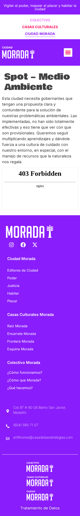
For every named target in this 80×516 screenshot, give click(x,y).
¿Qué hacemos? (20, 388)
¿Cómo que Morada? (24, 380)
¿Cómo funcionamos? (24, 372)
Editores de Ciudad (22, 270)
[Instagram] (11, 245)
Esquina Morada (20, 349)
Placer (12, 301)
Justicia (13, 285)
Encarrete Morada (21, 333)
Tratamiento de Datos (40, 508)
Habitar (13, 293)
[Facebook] (23, 245)
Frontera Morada (20, 341)
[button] (68, 52)
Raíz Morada (17, 326)
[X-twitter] (34, 245)
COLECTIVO (40, 20)
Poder (12, 278)
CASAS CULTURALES (40, 27)
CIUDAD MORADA (40, 34)
